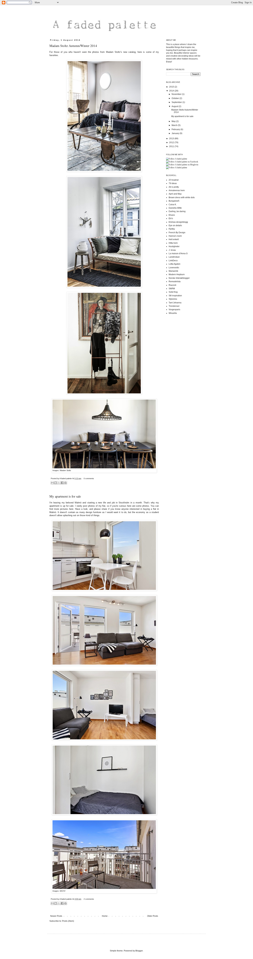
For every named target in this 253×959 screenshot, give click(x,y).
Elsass (172, 215)
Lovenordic (174, 267)
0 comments (89, 478)
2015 (172, 87)
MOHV (62, 891)
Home (105, 916)
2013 (172, 138)
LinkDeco (173, 260)
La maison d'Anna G (178, 253)
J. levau (172, 250)
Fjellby (172, 229)
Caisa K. (173, 204)
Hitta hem (173, 243)
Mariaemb (173, 271)
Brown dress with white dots (182, 197)
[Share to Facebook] (62, 482)
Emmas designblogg (178, 222)
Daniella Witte (175, 208)
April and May (175, 194)
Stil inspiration (175, 295)
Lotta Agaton (174, 264)
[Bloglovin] (182, 164)
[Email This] (52, 482)
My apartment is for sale (65, 496)
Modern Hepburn (177, 274)
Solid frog (173, 292)
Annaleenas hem (177, 190)
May (174, 121)
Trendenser (174, 306)
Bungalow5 (174, 201)
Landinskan (174, 257)
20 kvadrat (173, 180)
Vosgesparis (174, 309)
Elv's (171, 218)
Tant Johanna (175, 302)
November (177, 94)
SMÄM (172, 288)
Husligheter (174, 246)
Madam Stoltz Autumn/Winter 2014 (73, 45)
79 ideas (173, 183)
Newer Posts (56, 916)
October (176, 98)
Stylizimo (173, 299)
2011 (172, 146)
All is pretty (174, 187)
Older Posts (152, 916)
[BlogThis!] (55, 482)
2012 (172, 142)
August (175, 106)
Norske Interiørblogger (179, 278)
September (177, 102)
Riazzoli (172, 285)
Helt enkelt (174, 239)
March (175, 125)
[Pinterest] (176, 159)
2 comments (89, 899)
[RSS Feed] (176, 167)
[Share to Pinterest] (65, 482)
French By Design (177, 232)
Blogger (139, 951)
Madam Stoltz (65, 470)
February (176, 129)
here (71, 509)
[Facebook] (182, 162)
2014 (172, 91)
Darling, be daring (177, 211)
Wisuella (173, 313)
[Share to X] (59, 482)
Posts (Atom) (68, 921)
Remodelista (175, 281)
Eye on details (175, 225)
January (176, 133)
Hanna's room (175, 236)
